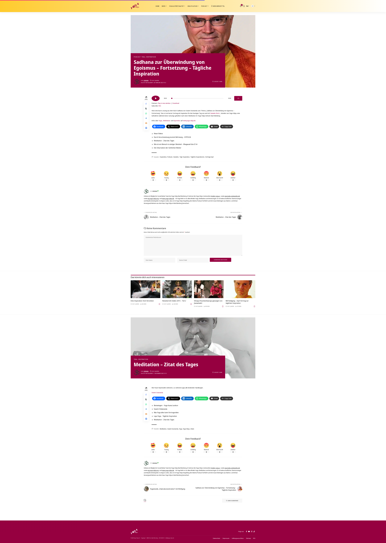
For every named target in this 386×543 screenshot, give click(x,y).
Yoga (160, 121)
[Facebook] (246, 531)
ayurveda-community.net (232, 196)
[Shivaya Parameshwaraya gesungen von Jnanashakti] (209, 289)
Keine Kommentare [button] (233, 500)
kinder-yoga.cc (215, 196)
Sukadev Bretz (215, 113)
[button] (244, 6)
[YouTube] (249, 531)
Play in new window (164, 103)
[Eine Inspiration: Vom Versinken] (145, 289)
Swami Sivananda (157, 392)
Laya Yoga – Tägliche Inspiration (165, 416)
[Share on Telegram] (146, 118)
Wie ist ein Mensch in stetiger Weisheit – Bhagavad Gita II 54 (175, 144)
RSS (160, 106)
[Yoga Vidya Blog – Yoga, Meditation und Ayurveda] (134, 531)
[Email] (146, 123)
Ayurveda (177, 121)
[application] (197, 98)
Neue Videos (158, 133)
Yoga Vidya (186, 429)
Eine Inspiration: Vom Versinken (142, 301)
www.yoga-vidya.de (189, 121)
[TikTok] (254, 531)
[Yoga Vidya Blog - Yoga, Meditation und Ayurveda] (135, 6)
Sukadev (176, 157)
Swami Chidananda (160, 409)
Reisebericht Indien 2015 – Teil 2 (174, 301)
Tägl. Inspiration (148, 57)
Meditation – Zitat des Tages (164, 141)
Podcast (137, 57)
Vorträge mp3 (209, 157)
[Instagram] (251, 531)
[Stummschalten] (238, 98)
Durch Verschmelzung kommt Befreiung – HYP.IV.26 (172, 137)
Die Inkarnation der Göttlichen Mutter (167, 148)
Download (175, 103)
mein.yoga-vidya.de (168, 198)
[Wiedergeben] (156, 98)
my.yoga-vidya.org (153, 198)
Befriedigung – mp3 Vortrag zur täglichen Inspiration (237, 302)
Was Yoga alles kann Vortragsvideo (166, 412)
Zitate (192, 429)
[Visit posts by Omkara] (137, 82)
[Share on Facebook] (146, 103)
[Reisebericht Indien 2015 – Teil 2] (177, 289)
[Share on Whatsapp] (146, 113)
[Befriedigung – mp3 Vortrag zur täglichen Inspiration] (240, 289)
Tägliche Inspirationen (197, 157)
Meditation (166, 121)
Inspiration (163, 157)
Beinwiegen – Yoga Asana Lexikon (166, 405)
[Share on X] (146, 108)
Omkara (146, 80)
